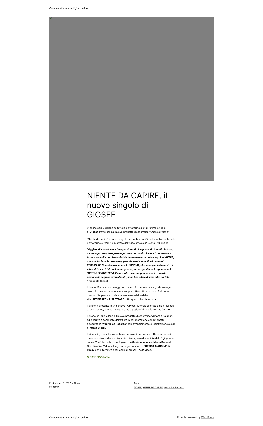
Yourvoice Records (174, 387)
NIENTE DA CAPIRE (153, 387)
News (77, 383)
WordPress (207, 417)
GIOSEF (137, 387)
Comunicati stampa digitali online (68, 8)
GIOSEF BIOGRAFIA (98, 357)
